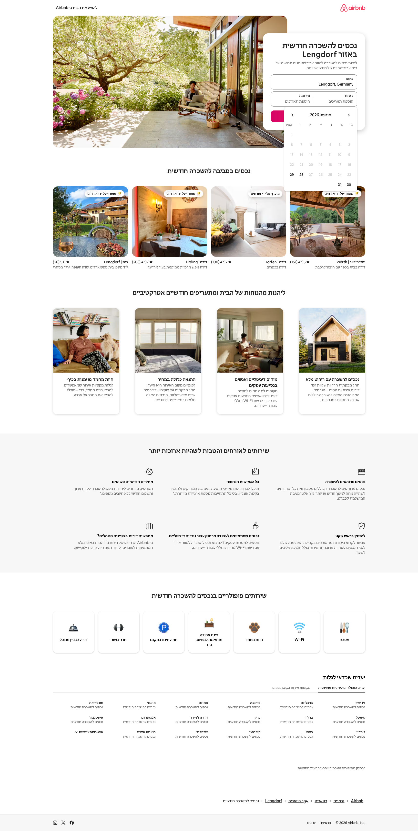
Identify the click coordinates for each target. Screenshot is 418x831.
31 (339, 184)
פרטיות (326, 823)
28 (301, 174)
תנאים (311, 823)
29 (292, 174)
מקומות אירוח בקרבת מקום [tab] (291, 687)
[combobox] (314, 84)
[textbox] (335, 101)
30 (349, 184)
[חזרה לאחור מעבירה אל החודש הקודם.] (348, 115)
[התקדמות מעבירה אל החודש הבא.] (292, 115)
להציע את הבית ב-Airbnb (76, 7)
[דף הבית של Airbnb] (352, 7)
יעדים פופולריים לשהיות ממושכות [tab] (341, 687)
